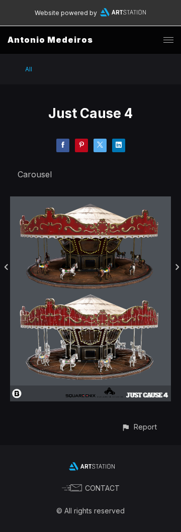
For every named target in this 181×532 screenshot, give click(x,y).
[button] (139, 426)
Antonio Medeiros (50, 40)
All (28, 69)
